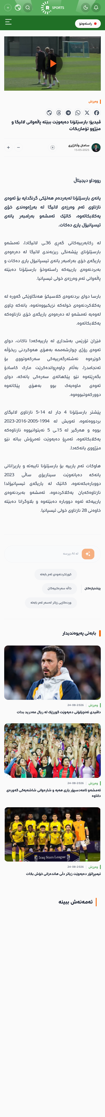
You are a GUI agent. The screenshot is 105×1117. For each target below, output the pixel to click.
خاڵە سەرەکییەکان (59, 588)
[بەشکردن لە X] (87, 113)
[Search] (27, 7)
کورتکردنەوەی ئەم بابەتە (55, 574)
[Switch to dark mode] (85, 7)
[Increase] (8, 147)
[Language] (18, 7)
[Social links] (7, 7)
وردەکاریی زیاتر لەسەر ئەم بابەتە (51, 602)
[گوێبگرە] (52, 147)
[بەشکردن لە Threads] (59, 113)
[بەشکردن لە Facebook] (96, 113)
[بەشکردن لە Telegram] (68, 113)
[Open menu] (8, 23)
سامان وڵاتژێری (78, 145)
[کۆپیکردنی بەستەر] (49, 113)
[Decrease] (18, 147)
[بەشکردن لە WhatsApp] (78, 113)
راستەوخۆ (85, 23)
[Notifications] (96, 7)
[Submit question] (88, 554)
